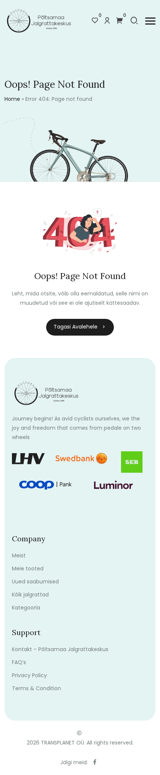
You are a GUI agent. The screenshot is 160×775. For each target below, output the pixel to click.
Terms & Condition (36, 688)
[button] (150, 21)
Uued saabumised (35, 581)
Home (12, 99)
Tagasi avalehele (75, 326)
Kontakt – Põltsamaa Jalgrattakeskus (60, 649)
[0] (95, 21)
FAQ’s (19, 662)
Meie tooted (28, 568)
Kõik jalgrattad (30, 594)
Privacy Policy (29, 675)
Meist (19, 555)
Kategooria (26, 607)
